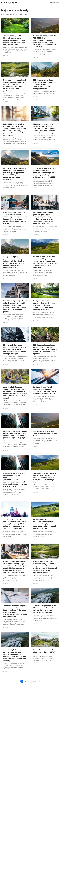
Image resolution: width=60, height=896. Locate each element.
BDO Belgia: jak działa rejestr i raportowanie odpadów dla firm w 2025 (45, 433)
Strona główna (54, 2)
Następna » (35, 681)
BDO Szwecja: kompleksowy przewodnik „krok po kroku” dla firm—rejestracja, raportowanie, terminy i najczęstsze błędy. (44, 84)
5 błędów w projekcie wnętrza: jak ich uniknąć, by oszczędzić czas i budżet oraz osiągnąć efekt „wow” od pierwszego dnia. (44, 477)
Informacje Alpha (9, 2)
